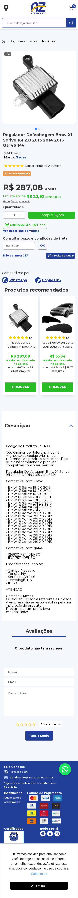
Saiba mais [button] (39, 873)
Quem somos (12, 797)
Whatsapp (18, 280)
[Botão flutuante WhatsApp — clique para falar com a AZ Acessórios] (65, 769)
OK (42, 245)
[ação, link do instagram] (57, 833)
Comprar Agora (52, 215)
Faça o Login (39, 736)
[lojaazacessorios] (38, 8)
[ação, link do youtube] (50, 833)
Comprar (20, 387)
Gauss (21, 157)
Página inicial (18, 41)
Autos (33, 41)
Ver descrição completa (21, 231)
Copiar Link (51, 280)
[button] (36, 129)
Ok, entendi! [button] (39, 885)
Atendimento (12, 802)
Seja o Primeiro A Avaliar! (43, 166)
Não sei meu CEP (16, 255)
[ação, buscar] (71, 23)
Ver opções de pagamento (16, 201)
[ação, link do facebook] (43, 833)
